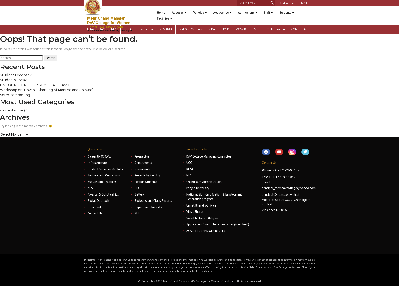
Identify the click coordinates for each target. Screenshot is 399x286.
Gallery (139, 194)
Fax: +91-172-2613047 (279, 177)
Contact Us (95, 213)
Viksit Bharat (194, 212)
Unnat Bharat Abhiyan (201, 205)
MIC (188, 175)
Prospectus (142, 156)
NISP (257, 29)
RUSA (190, 169)
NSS (90, 188)
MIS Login (307, 3)
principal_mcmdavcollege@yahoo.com (289, 188)
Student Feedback (16, 75)
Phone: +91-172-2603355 (280, 170)
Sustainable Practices (102, 182)
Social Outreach (98, 201)
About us (178, 12)
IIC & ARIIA (165, 29)
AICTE (308, 29)
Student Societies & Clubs (105, 169)
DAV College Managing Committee (209, 156)
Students (285, 12)
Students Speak (13, 80)
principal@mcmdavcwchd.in (281, 194)
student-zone (11, 110)
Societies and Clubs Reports (153, 201)
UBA (212, 29)
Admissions (246, 12)
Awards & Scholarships (103, 194)
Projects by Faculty (147, 175)
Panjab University (197, 188)
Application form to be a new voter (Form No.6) (217, 224)
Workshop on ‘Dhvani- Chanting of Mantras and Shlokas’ (46, 90)
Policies (198, 12)
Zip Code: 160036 (274, 210)
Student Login (287, 3)
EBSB (225, 29)
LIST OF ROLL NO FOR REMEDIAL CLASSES (36, 85)
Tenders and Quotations (104, 175)
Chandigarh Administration (204, 182)
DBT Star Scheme (191, 29)
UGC (189, 163)
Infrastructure (97, 163)
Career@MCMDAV (99, 156)
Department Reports (148, 207)
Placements (142, 169)
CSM (294, 29)
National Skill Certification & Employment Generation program (214, 196)
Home (161, 12)
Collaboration (276, 29)
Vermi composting (15, 95)
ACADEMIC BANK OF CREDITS (205, 231)
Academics (221, 12)
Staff (267, 12)
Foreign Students (146, 182)
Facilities (163, 18)
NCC (137, 188)
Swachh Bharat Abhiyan (202, 218)
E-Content (94, 207)
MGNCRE (241, 29)
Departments (143, 163)
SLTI (137, 213)
